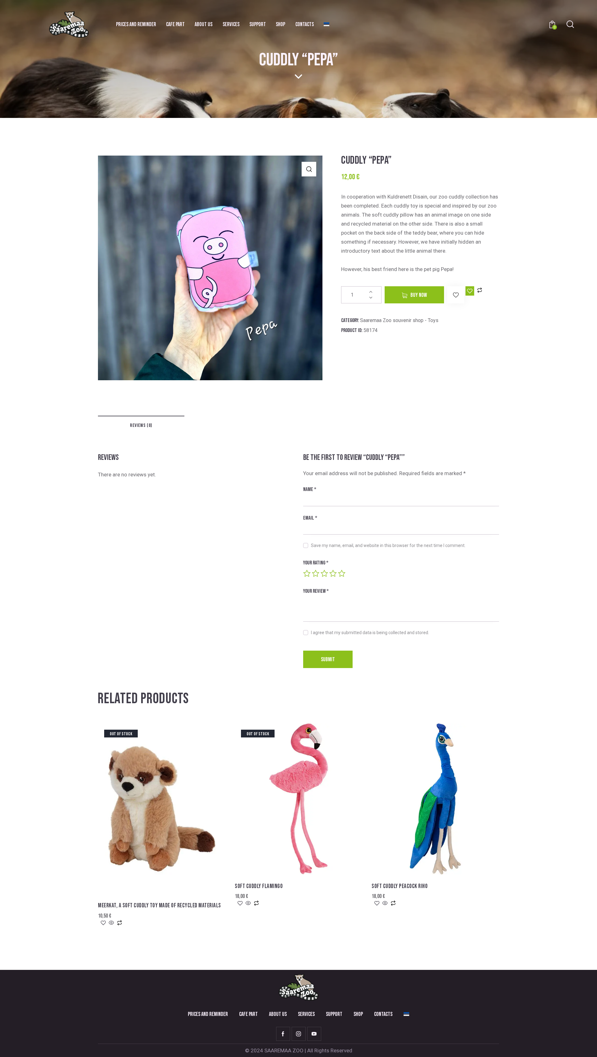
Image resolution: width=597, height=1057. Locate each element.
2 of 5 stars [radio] (315, 573)
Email (310, 518)
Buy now (418, 295)
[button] (309, 169)
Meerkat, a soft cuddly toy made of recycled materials (159, 905)
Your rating (315, 563)
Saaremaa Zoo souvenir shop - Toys (399, 320)
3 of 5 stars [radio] (324, 573)
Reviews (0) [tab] (141, 425)
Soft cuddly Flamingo (259, 886)
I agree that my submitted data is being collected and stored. (370, 632)
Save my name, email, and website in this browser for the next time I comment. (388, 545)
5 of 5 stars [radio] (341, 573)
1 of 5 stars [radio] (307, 573)
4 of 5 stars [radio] (333, 573)
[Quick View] (111, 923)
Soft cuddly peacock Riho (400, 886)
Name (309, 489)
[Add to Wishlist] (469, 291)
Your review (316, 591)
